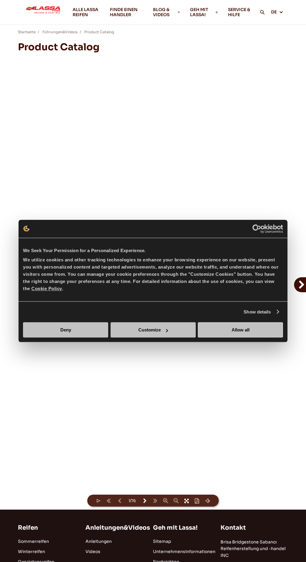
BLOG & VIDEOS (161, 12)
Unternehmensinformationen (184, 551)
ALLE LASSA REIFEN (85, 12)
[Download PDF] (197, 501)
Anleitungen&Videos (117, 527)
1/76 (132, 500)
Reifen (28, 527)
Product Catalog (99, 32)
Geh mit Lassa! (175, 527)
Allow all (241, 329)
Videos (92, 551)
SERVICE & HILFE (239, 12)
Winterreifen (31, 551)
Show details (257, 311)
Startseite (27, 32)
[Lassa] (43, 12)
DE (274, 12)
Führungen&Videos (59, 32)
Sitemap (162, 541)
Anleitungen (98, 541)
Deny (65, 329)
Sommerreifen (33, 541)
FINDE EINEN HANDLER (123, 12)
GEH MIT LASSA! (199, 12)
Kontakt (233, 527)
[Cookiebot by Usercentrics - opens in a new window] (257, 228)
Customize (149, 329)
